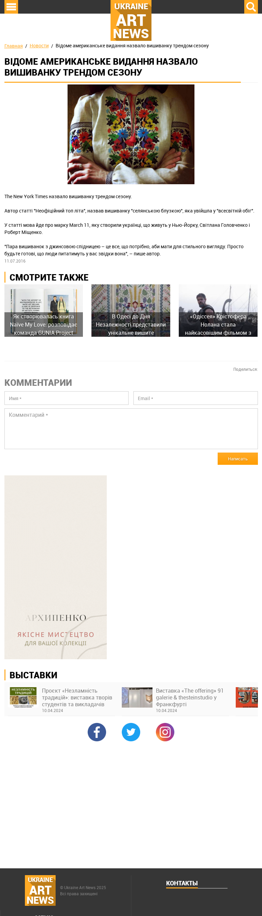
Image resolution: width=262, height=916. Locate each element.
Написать (238, 459)
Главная (13, 46)
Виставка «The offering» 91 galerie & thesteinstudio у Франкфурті (190, 697)
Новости (39, 45)
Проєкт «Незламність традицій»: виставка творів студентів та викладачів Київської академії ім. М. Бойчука (77, 697)
